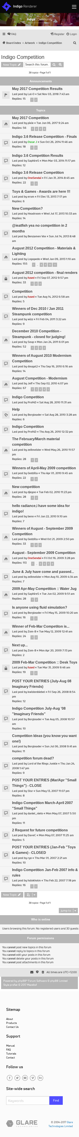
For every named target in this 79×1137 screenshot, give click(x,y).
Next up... (20, 645)
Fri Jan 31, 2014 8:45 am (59, 178)
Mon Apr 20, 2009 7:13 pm (55, 650)
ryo (30, 858)
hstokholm (34, 880)
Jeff (30, 383)
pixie (31, 123)
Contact (10, 1057)
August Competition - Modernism (39, 378)
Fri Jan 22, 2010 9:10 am (52, 516)
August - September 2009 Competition (43, 553)
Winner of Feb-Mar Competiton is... (40, 626)
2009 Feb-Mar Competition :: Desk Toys (44, 662)
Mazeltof (32, 985)
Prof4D (32, 402)
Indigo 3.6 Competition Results (37, 155)
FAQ (8, 1049)
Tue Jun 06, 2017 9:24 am (52, 123)
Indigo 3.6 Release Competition (38, 172)
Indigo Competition (22, 57)
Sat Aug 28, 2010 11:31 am (55, 402)
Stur (30, 791)
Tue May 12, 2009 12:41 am (55, 631)
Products (11, 1023)
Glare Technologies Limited (60, 1124)
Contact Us (12, 1027)
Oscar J (32, 142)
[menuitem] (11, 34)
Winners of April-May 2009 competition (44, 468)
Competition (22, 291)
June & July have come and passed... (43, 572)
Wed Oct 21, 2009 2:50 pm (57, 539)
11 (55, 264)
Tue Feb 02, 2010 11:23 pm (55, 492)
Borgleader (35, 415)
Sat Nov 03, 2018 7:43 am (53, 94)
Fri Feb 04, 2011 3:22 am (51, 319)
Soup (31, 342)
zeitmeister (34, 450)
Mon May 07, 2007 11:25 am (56, 835)
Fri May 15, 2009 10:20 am (61, 613)
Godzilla (33, 473)
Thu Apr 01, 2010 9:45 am (57, 473)
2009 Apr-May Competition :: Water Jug (44, 589)
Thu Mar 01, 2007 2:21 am (51, 858)
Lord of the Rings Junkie (42, 763)
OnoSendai (34, 178)
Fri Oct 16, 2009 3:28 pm (59, 558)
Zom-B (32, 631)
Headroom (34, 213)
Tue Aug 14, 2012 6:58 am (53, 297)
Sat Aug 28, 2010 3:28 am (61, 415)
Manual (10, 1045)
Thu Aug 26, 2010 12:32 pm (56, 432)
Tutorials (11, 1053)
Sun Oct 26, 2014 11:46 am (56, 142)
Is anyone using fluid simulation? (39, 607)
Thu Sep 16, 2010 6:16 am (57, 366)
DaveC (32, 835)
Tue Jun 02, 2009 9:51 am (58, 594)
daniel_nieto (35, 813)
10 (50, 264)
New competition (26, 487)
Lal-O (31, 94)
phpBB (22, 981)
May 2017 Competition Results (37, 89)
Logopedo (34, 259)
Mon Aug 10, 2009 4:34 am (61, 577)
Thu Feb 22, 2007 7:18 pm (60, 880)
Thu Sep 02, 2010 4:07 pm (51, 383)
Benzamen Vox (37, 236)
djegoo (32, 492)
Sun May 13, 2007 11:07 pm (53, 791)
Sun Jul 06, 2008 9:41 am (61, 746)
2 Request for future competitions (40, 830)
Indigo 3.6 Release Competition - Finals (44, 136)
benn (31, 516)
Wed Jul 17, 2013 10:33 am (60, 213)
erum (31, 196)
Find (56, 1100)
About (9, 1019)
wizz (30, 319)
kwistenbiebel (36, 692)
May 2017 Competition (30, 118)
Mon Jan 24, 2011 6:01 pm (53, 342)
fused (31, 278)
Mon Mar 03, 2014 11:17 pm (58, 161)
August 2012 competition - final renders (44, 273)
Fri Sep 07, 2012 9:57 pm (52, 278)
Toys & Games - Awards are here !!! (41, 191)
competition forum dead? (33, 758)
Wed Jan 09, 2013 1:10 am (59, 259)
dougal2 (33, 366)
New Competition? (27, 208)
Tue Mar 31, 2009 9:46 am (53, 667)
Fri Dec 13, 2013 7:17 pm (52, 196)
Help (16, 409)
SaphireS (33, 161)
